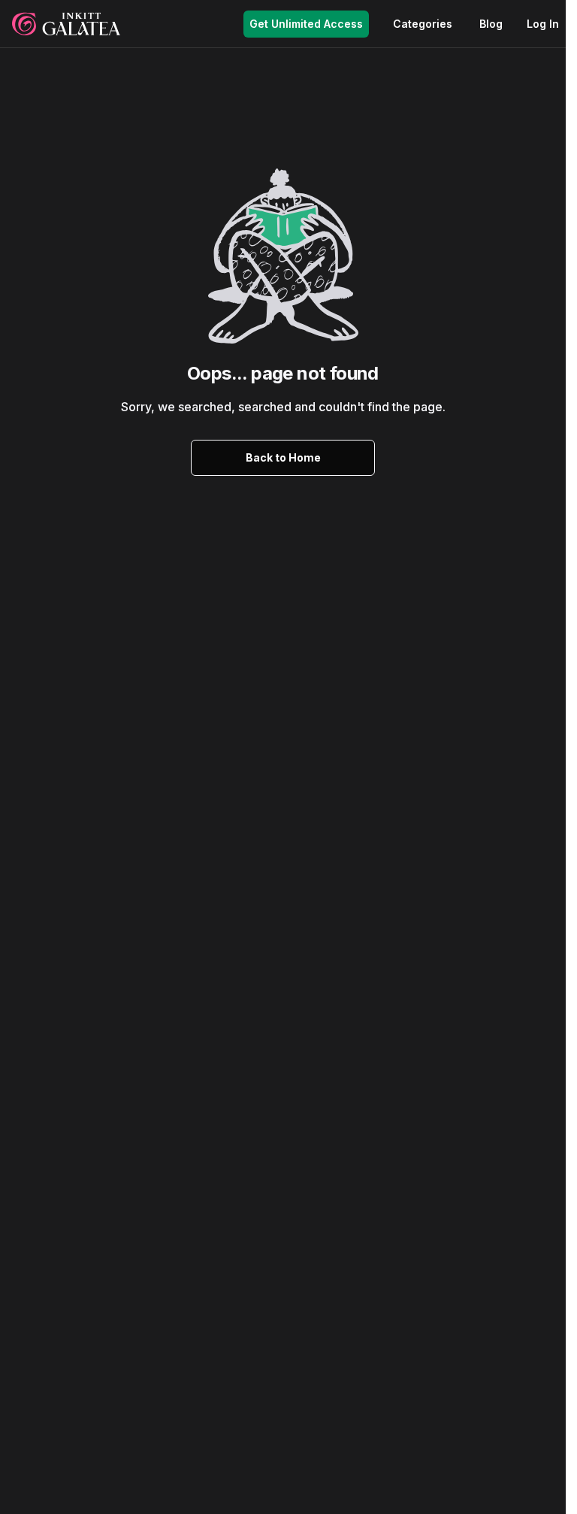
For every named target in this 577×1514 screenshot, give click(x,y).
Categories (422, 23)
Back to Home (283, 457)
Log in (543, 23)
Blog (491, 23)
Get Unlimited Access (306, 23)
